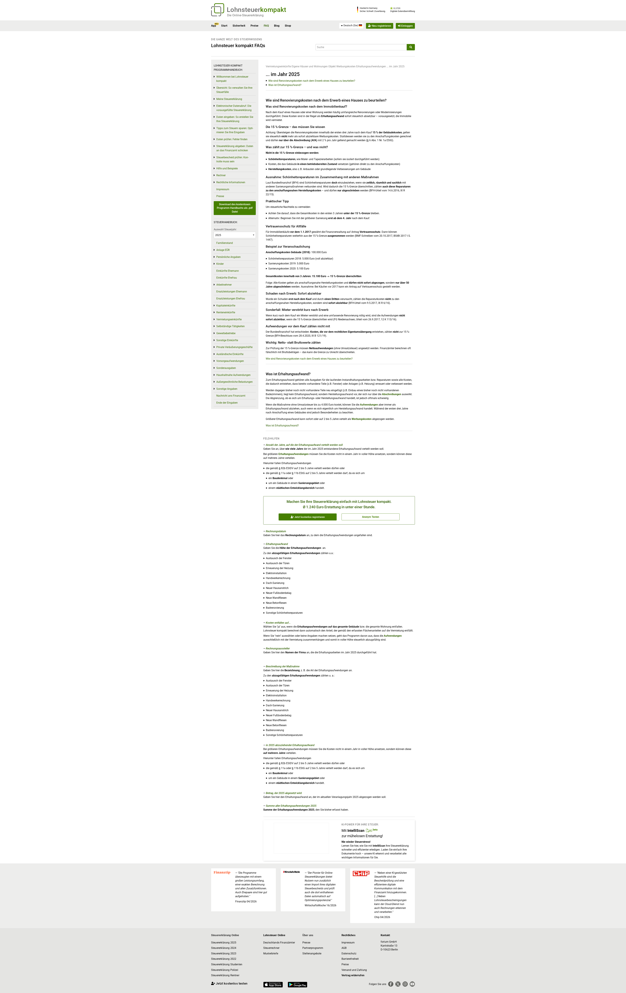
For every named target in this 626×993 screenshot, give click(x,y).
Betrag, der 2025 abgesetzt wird (284, 793)
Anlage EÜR (223, 250)
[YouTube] (412, 984)
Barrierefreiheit (350, 958)
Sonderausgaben (226, 368)
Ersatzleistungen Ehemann (231, 291)
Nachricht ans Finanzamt (230, 395)
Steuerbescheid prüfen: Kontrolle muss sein (232, 159)
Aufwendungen (369, 404)
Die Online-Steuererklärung (245, 15)
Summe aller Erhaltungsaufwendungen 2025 (291, 805)
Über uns (307, 935)
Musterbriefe (270, 953)
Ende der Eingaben (227, 402)
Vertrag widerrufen (353, 975)
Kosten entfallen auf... (278, 622)
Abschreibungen (391, 394)
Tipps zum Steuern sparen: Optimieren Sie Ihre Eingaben (234, 130)
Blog (277, 25)
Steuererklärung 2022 (223, 958)
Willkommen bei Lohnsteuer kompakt (232, 78)
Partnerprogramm (312, 947)
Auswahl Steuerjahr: (225, 229)
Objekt (332, 66)
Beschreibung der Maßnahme (282, 666)
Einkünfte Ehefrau (226, 277)
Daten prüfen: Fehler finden (231, 139)
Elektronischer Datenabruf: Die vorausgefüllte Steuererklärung (234, 108)
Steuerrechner (271, 947)
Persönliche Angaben (228, 257)
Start (224, 25)
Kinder (220, 263)
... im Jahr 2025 (395, 66)
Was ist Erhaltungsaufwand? (284, 85)
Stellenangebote (311, 953)
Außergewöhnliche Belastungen (234, 381)
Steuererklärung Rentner (225, 975)
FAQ (266, 25)
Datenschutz (349, 953)
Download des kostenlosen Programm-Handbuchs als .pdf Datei (235, 208)
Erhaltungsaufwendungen (371, 66)
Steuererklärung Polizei (224, 969)
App (213, 25)
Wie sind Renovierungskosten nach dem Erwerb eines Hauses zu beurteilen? (311, 80)
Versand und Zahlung (354, 969)
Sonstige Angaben (226, 388)
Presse (220, 196)
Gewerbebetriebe (225, 333)
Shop (288, 25)
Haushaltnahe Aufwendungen (233, 375)
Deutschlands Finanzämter (279, 942)
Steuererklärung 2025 (223, 942)
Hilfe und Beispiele (227, 168)
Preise (255, 25)
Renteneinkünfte (225, 312)
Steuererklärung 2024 (223, 947)
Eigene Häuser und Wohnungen (310, 66)
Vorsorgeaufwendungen (230, 361)
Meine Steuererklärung (229, 99)
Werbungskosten (346, 66)
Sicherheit (239, 25)
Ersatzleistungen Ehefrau (230, 298)
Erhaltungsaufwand (277, 544)
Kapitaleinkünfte (225, 305)
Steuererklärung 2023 (223, 953)
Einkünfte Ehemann (227, 270)
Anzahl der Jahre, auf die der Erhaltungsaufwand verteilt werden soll (304, 444)
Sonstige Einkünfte (227, 340)
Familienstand (224, 243)
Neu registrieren (381, 25)
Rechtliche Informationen (230, 182)
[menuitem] (351, 25)
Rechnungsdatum (276, 531)
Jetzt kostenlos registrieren (309, 517)
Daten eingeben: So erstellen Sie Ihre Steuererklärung (234, 119)
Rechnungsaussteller (278, 648)
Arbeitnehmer (224, 284)
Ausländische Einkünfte (229, 354)
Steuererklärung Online (225, 935)
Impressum (222, 189)
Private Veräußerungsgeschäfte (234, 347)
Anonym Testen (370, 516)
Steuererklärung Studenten (226, 964)
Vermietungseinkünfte (278, 66)
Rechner (221, 175)
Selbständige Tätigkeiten (230, 326)
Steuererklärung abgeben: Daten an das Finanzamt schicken (234, 148)
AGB (344, 947)
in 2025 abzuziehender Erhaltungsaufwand (290, 745)
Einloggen (407, 25)
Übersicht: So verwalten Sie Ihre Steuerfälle (234, 90)
